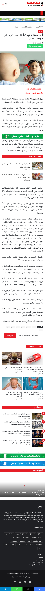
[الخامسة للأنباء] (34, 3)
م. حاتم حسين (16, 577)
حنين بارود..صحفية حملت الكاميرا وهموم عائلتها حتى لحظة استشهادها (23, 493)
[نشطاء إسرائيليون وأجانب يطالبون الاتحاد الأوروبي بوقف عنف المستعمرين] (37, 425)
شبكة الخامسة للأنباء (13, 573)
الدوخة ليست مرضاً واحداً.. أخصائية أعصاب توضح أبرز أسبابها (13, 394)
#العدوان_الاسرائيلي (37, 537)
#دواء (34, 327)
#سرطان (28, 327)
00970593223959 (38, 563)
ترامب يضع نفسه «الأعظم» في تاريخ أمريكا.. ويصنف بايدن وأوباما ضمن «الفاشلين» (16, 432)
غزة (13, 545)
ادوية (8, 327)
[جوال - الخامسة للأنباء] (22, 19)
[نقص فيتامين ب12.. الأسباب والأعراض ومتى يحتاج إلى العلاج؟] (37, 166)
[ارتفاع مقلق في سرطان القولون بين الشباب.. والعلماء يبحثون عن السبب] (33, 383)
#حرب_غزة (26, 537)
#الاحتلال (32, 534)
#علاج (22, 327)
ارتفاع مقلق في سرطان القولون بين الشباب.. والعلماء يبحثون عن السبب (33, 394)
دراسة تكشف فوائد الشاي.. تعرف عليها (13, 368)
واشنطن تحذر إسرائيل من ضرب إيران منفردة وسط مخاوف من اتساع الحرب (16, 441)
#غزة (29, 541)
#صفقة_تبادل (16, 537)
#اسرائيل (40, 534)
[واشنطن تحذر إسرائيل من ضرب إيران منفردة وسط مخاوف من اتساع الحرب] (37, 443)
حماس (18, 545)
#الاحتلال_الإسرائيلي (21, 534)
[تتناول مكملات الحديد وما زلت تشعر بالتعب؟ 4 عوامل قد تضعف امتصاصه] (33, 358)
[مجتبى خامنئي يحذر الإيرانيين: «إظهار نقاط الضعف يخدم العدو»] (37, 416)
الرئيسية (38, 27)
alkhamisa (39, 545)
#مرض (13, 327)
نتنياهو (40, 548)
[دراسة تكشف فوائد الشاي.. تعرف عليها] (12, 358)
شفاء (41, 330)
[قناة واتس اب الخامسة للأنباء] (22, 136)
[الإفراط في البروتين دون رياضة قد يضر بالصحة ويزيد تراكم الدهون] (37, 176)
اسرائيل (25, 545)
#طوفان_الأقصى (37, 541)
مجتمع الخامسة (26, 27)
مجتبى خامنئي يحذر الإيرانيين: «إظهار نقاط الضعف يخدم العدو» (16, 415)
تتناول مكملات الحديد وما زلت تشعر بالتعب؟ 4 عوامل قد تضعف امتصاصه (33, 369)
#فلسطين (22, 541)
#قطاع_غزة (14, 541)
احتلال (31, 545)
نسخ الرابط (10, 335)
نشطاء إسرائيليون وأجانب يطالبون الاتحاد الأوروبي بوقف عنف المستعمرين (17, 423)
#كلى (18, 327)
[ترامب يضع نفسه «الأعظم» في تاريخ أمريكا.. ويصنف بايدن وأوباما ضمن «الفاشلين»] (37, 434)
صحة (16, 27)
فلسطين (6, 545)
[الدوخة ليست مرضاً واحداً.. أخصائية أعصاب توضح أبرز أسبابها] (12, 383)
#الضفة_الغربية (9, 534)
